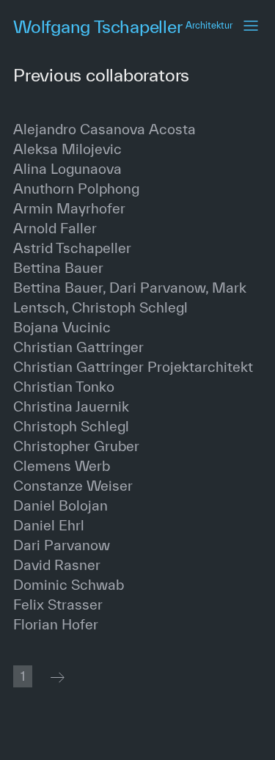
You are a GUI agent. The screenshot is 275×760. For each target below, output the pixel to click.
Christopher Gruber (76, 446)
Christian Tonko (63, 387)
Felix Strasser (58, 604)
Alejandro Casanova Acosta (104, 129)
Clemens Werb (61, 466)
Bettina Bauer (58, 268)
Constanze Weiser (73, 486)
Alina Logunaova (67, 169)
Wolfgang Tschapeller (122, 26)
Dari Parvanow (61, 545)
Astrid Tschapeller (72, 248)
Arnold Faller (55, 228)
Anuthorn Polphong (76, 188)
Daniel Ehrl (48, 525)
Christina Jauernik (71, 406)
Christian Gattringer (78, 347)
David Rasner (56, 565)
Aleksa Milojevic (67, 149)
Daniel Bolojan (60, 505)
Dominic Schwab (68, 585)
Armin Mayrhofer (69, 208)
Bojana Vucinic (62, 327)
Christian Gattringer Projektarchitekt (133, 367)
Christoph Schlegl (71, 426)
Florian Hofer (55, 624)
